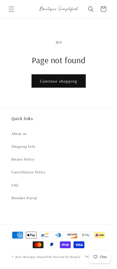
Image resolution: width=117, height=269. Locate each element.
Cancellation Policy (28, 172)
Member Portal (24, 198)
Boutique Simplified (38, 257)
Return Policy (23, 159)
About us (19, 134)
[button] (11, 9)
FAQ (14, 185)
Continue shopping (58, 81)
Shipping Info (23, 146)
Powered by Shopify (66, 257)
